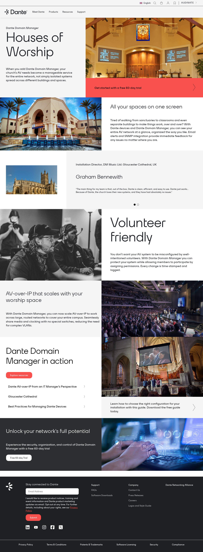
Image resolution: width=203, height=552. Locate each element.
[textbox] (145, 3)
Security (154, 544)
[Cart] (161, 3)
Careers (132, 500)
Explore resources (19, 375)
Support (95, 485)
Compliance (178, 544)
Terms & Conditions (56, 544)
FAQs (94, 490)
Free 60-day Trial (18, 457)
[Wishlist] (174, 3)
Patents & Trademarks (91, 544)
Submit (33, 517)
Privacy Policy (26, 544)
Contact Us (134, 490)
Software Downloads (102, 495)
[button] (135, 205)
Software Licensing (126, 544)
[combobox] (145, 3)
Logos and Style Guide (139, 505)
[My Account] (168, 3)
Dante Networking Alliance (179, 485)
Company (133, 485)
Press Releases (135, 495)
